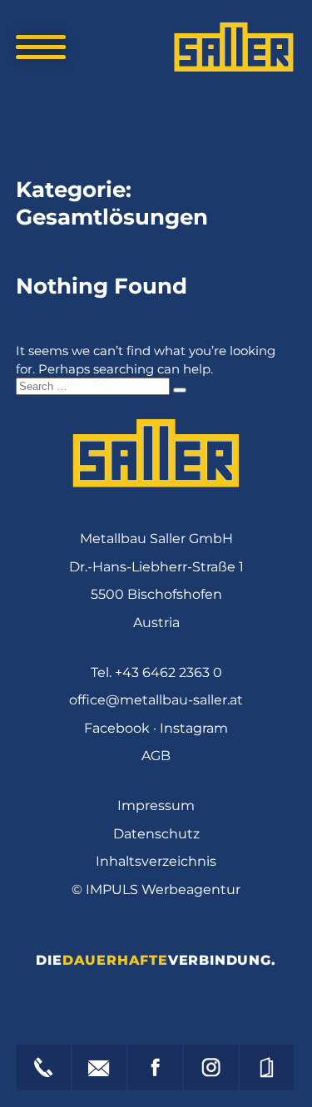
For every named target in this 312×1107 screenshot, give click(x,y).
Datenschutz (156, 834)
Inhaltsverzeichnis (156, 861)
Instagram (194, 728)
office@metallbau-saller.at (156, 700)
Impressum (156, 805)
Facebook (117, 728)
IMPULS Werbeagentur (163, 889)
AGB (156, 756)
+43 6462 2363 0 (168, 672)
